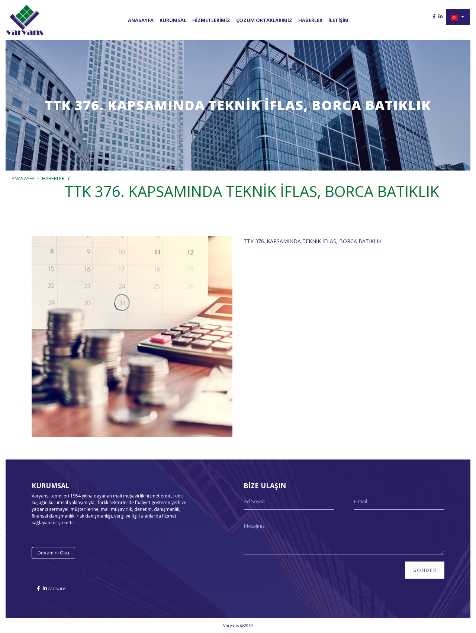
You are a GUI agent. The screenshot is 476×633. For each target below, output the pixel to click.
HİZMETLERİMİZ (211, 20)
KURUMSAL (173, 20)
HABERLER (310, 20)
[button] (458, 17)
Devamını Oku (53, 552)
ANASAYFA (141, 20)
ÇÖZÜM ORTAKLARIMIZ (264, 20)
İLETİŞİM (338, 20)
